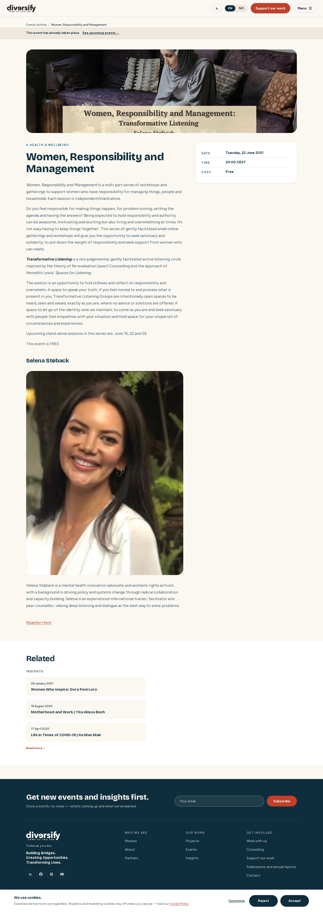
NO (241, 8)
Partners (131, 858)
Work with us (257, 841)
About (130, 849)
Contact (253, 875)
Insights (192, 858)
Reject (263, 901)
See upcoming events (99, 33)
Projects (192, 841)
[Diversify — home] (21, 8)
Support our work (270, 8)
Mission (131, 841)
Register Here (38, 622)
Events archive (36, 24)
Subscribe (281, 801)
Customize (237, 901)
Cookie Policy (179, 904)
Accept (295, 901)
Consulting (255, 849)
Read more (34, 748)
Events (191, 849)
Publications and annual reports (271, 867)
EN (230, 8)
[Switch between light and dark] (217, 8)
